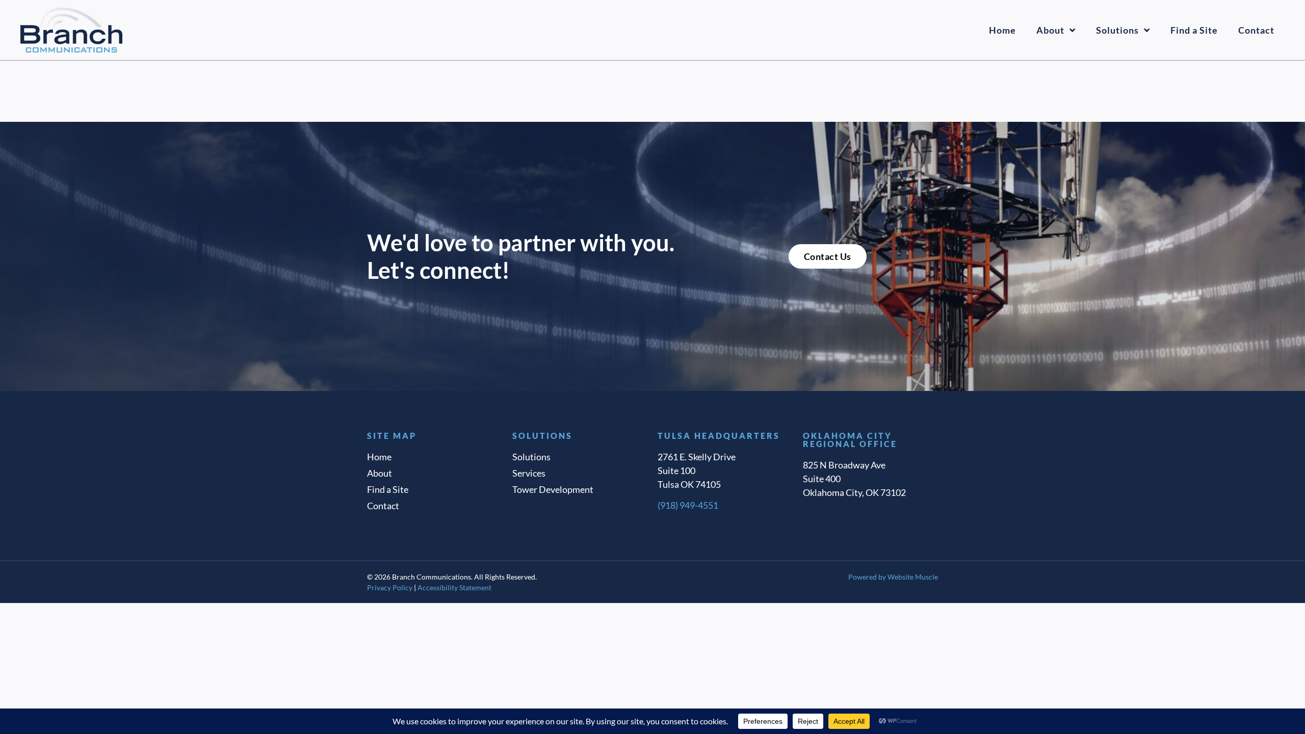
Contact (1256, 30)
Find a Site (1194, 30)
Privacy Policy (389, 587)
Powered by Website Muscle (893, 576)
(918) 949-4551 (688, 505)
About (1050, 30)
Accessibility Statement (454, 587)
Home (1002, 30)
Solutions (1117, 30)
